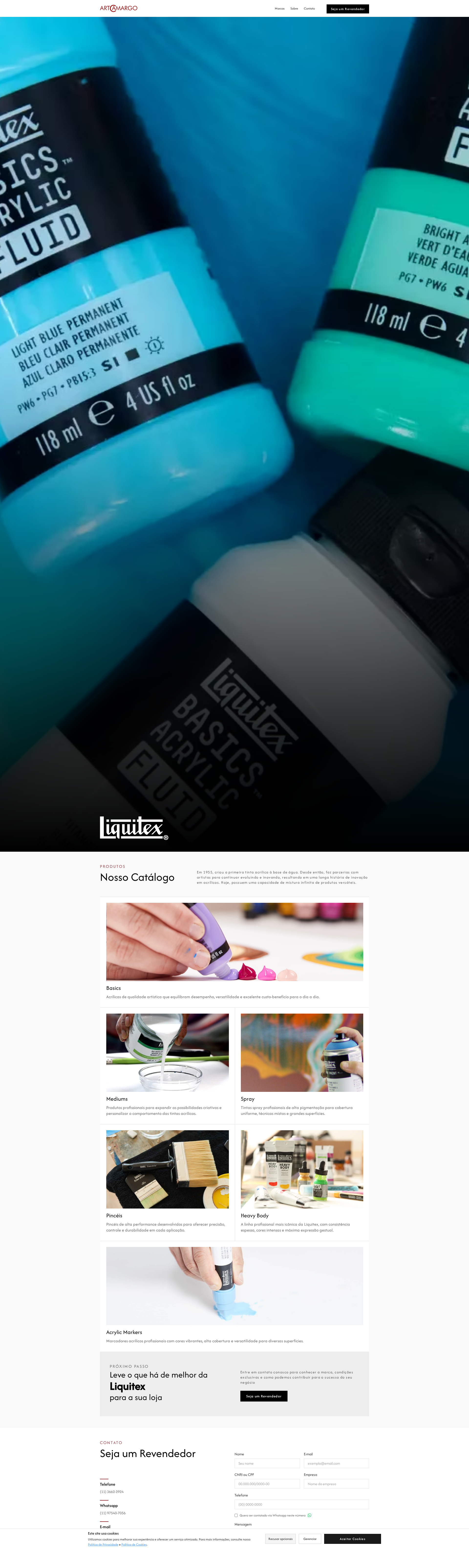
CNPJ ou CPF (244, 1474)
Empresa (310, 1474)
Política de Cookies (134, 1544)
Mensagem (243, 1524)
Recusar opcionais (280, 1539)
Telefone (241, 1495)
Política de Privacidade (103, 1544)
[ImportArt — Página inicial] (118, 8)
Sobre (294, 8)
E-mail (308, 1454)
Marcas (280, 8)
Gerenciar (310, 1539)
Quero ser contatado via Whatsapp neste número (273, 1515)
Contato (309, 8)
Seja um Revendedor (348, 9)
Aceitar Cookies (353, 1539)
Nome (239, 1454)
